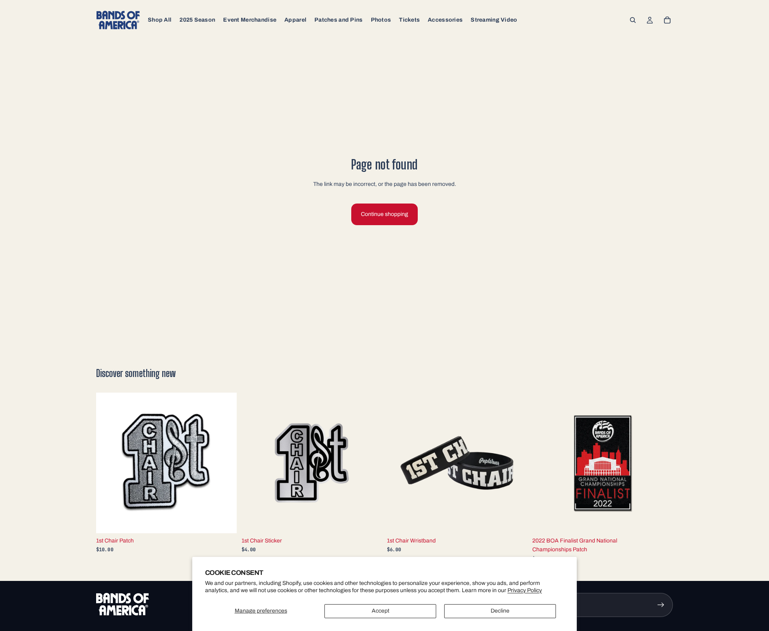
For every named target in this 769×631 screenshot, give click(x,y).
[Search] (633, 20)
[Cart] (667, 20)
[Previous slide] (108, 463)
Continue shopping (384, 214)
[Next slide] (225, 463)
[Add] (224, 521)
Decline (500, 611)
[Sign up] (660, 605)
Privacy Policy (524, 590)
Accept (380, 611)
